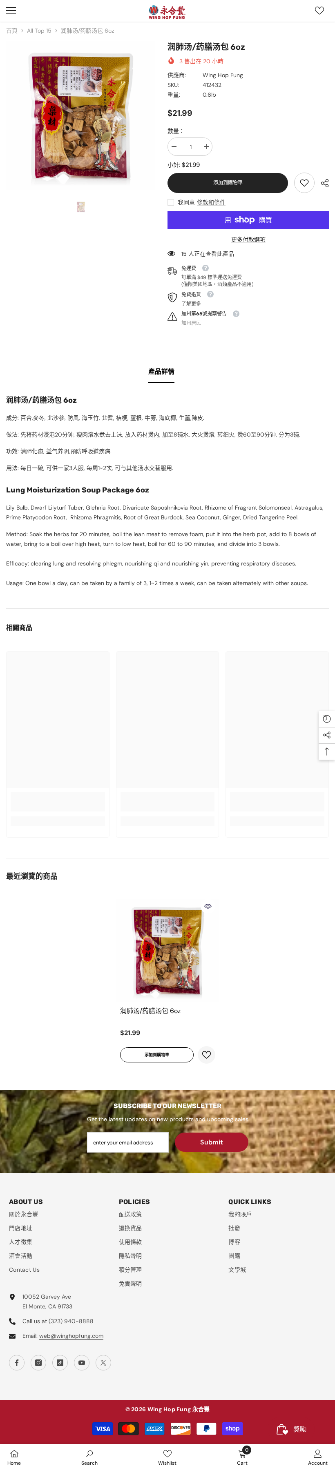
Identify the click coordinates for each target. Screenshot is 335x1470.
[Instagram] (38, 1362)
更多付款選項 (248, 239)
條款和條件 (211, 202)
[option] (80, 115)
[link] (304, 183)
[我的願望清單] (319, 10)
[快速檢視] (208, 906)
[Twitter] (103, 1362)
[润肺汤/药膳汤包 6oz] (167, 950)
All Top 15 (39, 30)
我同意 (186, 202)
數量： (176, 131)
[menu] (11, 11)
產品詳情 (161, 371)
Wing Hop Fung (223, 75)
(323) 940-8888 (71, 1321)
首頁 (12, 30)
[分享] (322, 183)
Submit (211, 1142)
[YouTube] (81, 1362)
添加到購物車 (228, 183)
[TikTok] (60, 1362)
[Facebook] (17, 1362)
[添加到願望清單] (206, 1055)
